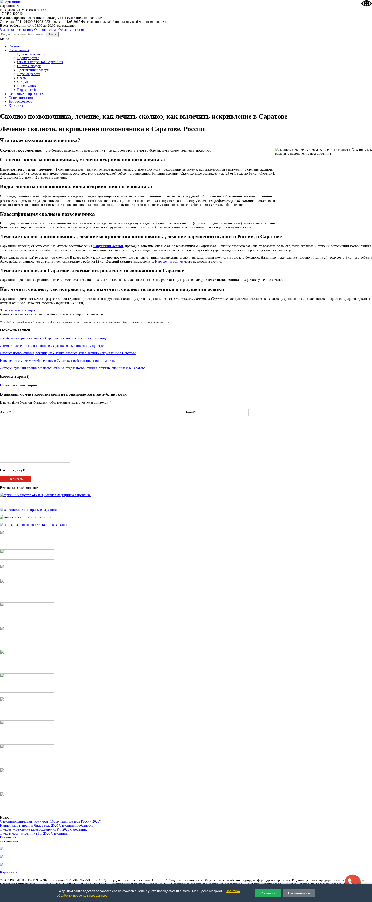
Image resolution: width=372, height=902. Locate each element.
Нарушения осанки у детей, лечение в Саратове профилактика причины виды (57, 360)
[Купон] (27, 558)
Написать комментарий (18, 385)
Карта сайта (8, 872)
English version (27, 90)
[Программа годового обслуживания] (27, 573)
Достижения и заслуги (33, 70)
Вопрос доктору (20, 101)
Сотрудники (26, 82)
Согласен (267, 893)
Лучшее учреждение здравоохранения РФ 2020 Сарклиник (43, 829)
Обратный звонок (71, 29)
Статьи (22, 78)
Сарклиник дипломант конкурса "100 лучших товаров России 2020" (50, 821)
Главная (14, 46)
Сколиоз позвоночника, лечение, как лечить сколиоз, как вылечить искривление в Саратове (68, 353)
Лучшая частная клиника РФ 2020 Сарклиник (34, 833)
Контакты (16, 105)
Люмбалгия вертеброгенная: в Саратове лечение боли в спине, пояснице (53, 338)
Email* (191, 412)
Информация (26, 86)
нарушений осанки (108, 246)
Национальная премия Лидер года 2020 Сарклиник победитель (46, 825)
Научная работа (28, 74)
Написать (16, 479)
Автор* (5, 412)
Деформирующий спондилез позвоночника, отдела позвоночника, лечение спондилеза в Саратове (72, 368)
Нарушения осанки (169, 261)
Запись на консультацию (18, 310)
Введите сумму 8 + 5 (15, 470)
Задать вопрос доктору (16, 29)
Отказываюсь (299, 893)
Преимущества (28, 58)
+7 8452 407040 (11, 14)
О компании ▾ (19, 50)
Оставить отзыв (45, 29)
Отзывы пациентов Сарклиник (40, 62)
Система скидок (29, 66)
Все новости (9, 837)
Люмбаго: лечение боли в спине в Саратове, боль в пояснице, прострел (52, 346)
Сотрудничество (21, 97)
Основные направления (26, 94)
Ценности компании (32, 54)
